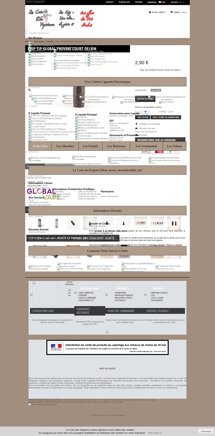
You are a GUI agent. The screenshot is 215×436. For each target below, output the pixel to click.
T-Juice (88, 136)
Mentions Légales (159, 293)
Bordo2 (41, 121)
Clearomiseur (51, 95)
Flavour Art (94, 122)
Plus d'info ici (155, 432)
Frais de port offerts (87, 196)
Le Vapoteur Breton (59, 134)
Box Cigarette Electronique (67, 60)
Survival (43, 140)
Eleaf (38, 53)
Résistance (50, 98)
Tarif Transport (86, 293)
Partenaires (157, 300)
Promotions (57, 192)
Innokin (41, 56)
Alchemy (91, 120)
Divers (171, 102)
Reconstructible (133, 158)
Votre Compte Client (38, 185)
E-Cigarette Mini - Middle (65, 48)
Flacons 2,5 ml (116, 138)
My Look (101, 415)
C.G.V (31, 190)
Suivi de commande (87, 298)
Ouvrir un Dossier (37, 232)
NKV (84, 130)
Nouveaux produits (124, 295)
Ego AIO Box (73, 65)
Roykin (41, 137)
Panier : (177, 12)
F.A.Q (31, 200)
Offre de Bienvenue (87, 192)
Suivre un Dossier (97, 226)
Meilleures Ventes (60, 196)
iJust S (99, 64)
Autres (41, 64)
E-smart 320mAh (79, 50)
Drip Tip (134, 102)
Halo (84, 117)
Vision (40, 59)
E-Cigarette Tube (96, 51)
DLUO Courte (116, 140)
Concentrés (115, 128)
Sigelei (41, 51)
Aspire (41, 42)
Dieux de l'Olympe (57, 129)
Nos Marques (58, 199)
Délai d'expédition (86, 199)
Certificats (120, 300)
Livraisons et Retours (39, 188)
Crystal (41, 126)
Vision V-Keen (75, 55)
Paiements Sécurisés (39, 202)
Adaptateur (100, 102)
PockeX (100, 56)
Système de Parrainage (89, 194)
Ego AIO (101, 59)
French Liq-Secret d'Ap (64, 132)
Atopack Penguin (80, 63)
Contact (110, 2)
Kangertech (48, 45)
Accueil (28, 41)
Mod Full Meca (95, 164)
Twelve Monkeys (102, 138)
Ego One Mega (111, 62)
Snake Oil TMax (100, 133)
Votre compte (158, 12)
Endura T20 (106, 54)
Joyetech (44, 48)
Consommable (172, 158)
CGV (153, 295)
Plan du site (124, 2)
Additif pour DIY (117, 130)
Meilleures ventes (123, 298)
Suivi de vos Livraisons (40, 205)
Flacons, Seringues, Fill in (122, 116)
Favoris (138, 2)
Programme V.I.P (86, 300)
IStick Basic (72, 68)
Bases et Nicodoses (119, 123)
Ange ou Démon (54, 118)
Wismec (43, 61)
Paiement (82, 295)
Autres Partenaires (110, 196)
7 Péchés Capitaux (58, 116)
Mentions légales (37, 193)
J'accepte (206, 431)
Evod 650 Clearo (79, 53)
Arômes (113, 125)
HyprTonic (92, 125)
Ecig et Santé (157, 298)
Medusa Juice (97, 128)
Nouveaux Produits (61, 194)
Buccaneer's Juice (58, 124)
